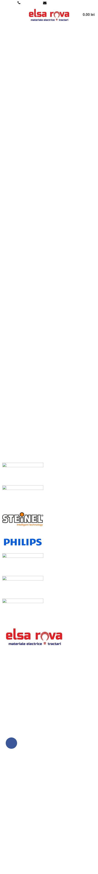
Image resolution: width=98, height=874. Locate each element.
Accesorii (10, 845)
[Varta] (22, 496)
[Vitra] (22, 474)
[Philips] (22, 542)
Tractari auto (13, 854)
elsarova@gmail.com (63, 3)
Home (7, 47)
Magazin (10, 780)
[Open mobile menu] (5, 14)
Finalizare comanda (19, 797)
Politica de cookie (17, 868)
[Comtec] (22, 610)
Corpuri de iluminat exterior (25, 829)
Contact (9, 805)
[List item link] (49, 706)
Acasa (8, 763)
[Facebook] (11, 743)
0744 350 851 (32, 3)
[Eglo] (22, 587)
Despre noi (12, 771)
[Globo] (22, 564)
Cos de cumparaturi (19, 788)
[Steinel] (22, 519)
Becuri (8, 837)
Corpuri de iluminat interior (24, 820)
